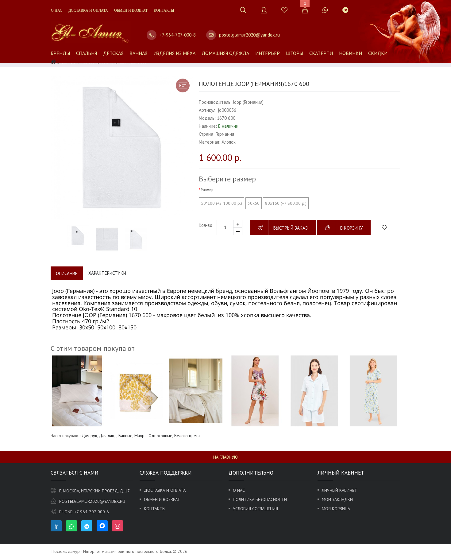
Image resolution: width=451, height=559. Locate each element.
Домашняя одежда (225, 53)
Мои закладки (337, 499)
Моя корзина (336, 508)
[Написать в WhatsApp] (325, 10)
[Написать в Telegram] (345, 10)
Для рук (89, 435)
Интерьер (267, 53)
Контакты (164, 10)
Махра (140, 435)
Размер (207, 189)
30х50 (254, 203)
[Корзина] (305, 10)
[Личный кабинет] (263, 10)
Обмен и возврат (131, 10)
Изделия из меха (174, 53)
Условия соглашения (255, 508)
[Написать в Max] (362, 7)
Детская (113, 53)
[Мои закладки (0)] (284, 10)
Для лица (108, 435)
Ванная (138, 53)
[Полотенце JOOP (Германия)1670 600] (122, 147)
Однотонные (160, 435)
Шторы (294, 53)
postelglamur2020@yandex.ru (249, 35)
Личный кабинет (339, 490)
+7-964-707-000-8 (178, 35)
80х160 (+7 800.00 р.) (285, 203)
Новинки (350, 53)
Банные (125, 435)
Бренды (60, 53)
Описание (67, 273)
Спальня (86, 53)
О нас (56, 10)
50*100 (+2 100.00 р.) (221, 203)
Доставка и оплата (88, 10)
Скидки (377, 53)
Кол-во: (206, 225)
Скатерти (321, 53)
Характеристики (107, 273)
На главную (225, 457)
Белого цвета (187, 435)
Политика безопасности (260, 499)
